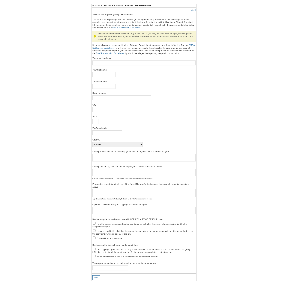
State (94, 116)
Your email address (101, 58)
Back (193, 10)
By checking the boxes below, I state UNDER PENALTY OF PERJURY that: (127, 219)
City (94, 105)
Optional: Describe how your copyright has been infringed (119, 204)
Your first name (99, 70)
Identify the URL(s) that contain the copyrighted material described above (127, 166)
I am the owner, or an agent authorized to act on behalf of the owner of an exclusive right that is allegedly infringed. (139, 225)
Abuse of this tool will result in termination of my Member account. (127, 256)
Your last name (99, 81)
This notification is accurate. (109, 238)
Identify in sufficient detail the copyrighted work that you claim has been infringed (130, 151)
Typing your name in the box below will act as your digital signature (124, 263)
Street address (99, 93)
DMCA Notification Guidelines (126, 27)
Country (96, 140)
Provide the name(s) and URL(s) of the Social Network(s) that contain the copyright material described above (140, 185)
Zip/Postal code (99, 128)
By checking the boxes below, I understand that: (115, 245)
